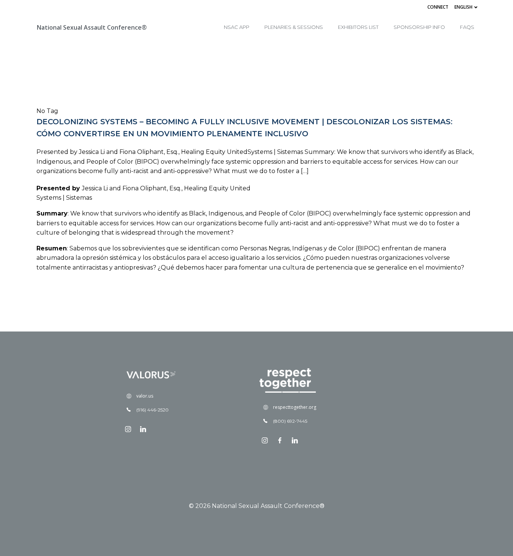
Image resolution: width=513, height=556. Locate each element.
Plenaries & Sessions (293, 27)
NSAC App (236, 27)
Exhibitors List (358, 27)
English (463, 7)
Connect (437, 7)
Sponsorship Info (419, 27)
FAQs (467, 27)
